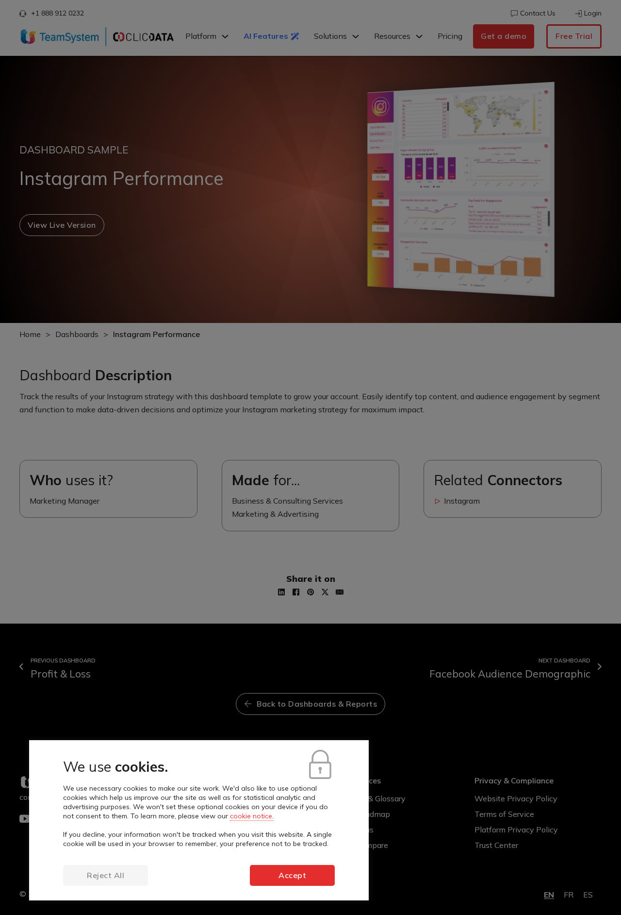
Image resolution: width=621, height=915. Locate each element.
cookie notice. (252, 816)
